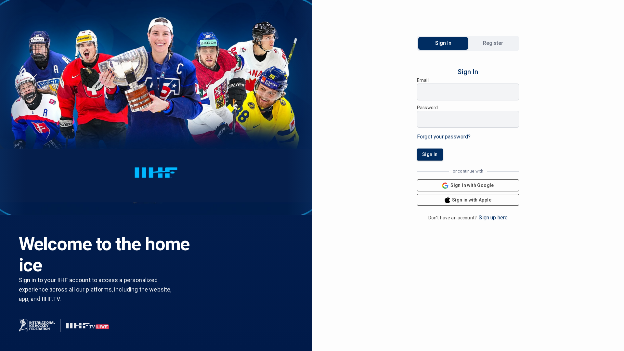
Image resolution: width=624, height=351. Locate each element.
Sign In (443, 43)
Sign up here (493, 217)
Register (493, 43)
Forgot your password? (444, 137)
